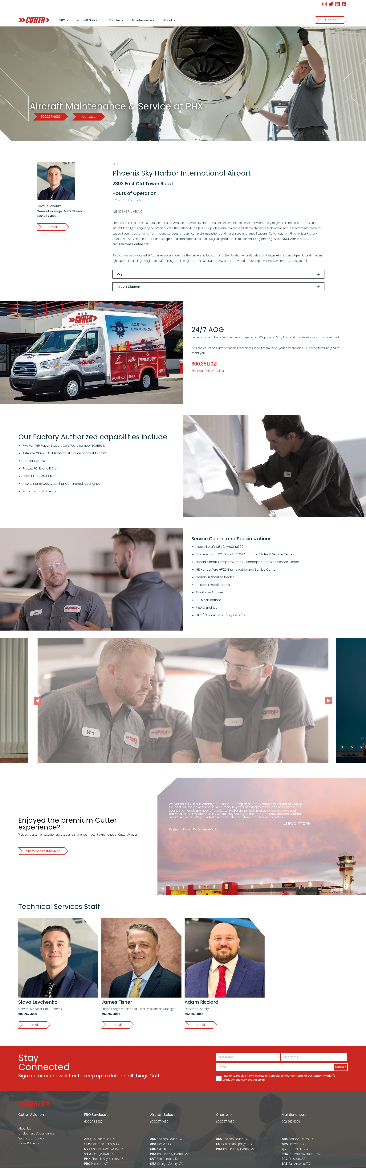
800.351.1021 (204, 364)
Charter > (224, 1114)
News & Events (28, 1143)
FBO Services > (96, 1114)
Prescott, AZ (96, 1164)
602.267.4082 (159, 1121)
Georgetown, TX (99, 1154)
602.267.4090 (48, 216)
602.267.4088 (194, 1014)
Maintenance (142, 20)
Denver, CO (161, 1144)
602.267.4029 (291, 1121)
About (167, 20)
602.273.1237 (93, 1121)
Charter (114, 20)
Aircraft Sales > (163, 1114)
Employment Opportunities (36, 1133)
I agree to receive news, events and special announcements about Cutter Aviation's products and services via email (279, 1078)
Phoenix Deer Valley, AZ (103, 1149)
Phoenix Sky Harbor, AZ (103, 1159)
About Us (24, 1128)
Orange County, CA (166, 1164)
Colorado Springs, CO (102, 1144)
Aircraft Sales (87, 20)
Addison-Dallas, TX (166, 1139)
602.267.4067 (110, 1014)
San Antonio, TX (164, 1159)
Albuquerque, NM (100, 1139)
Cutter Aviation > (32, 1114)
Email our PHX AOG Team (208, 371)
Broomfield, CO (295, 1149)
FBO (62, 20)
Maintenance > (294, 1114)
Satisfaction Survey (31, 1138)
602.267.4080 (225, 1121)
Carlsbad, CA (162, 1149)
